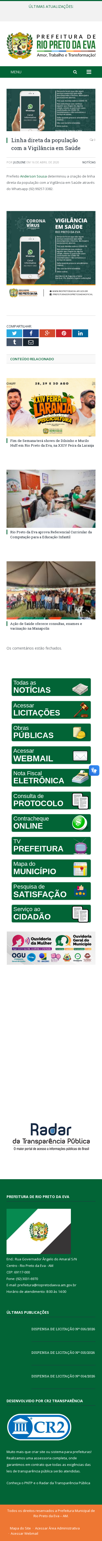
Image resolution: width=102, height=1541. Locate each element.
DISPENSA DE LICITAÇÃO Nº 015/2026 (50, 12)
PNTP (28, 1483)
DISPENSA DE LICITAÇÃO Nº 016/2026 (63, 1329)
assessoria (43, 1458)
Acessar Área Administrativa (57, 1528)
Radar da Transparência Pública (64, 1483)
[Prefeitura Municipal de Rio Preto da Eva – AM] (51, 44)
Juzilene (19, 162)
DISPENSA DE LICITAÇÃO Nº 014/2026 (63, 1376)
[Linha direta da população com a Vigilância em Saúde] (51, 111)
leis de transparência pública (30, 1471)
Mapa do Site (20, 1528)
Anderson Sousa (33, 176)
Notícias (88, 162)
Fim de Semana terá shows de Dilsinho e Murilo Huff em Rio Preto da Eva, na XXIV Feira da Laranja (52, 443)
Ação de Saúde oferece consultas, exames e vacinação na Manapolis (46, 626)
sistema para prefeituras (71, 1451)
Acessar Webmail (24, 1533)
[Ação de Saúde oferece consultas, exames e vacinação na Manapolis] (51, 590)
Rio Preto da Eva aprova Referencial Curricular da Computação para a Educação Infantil (51, 534)
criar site (38, 1451)
